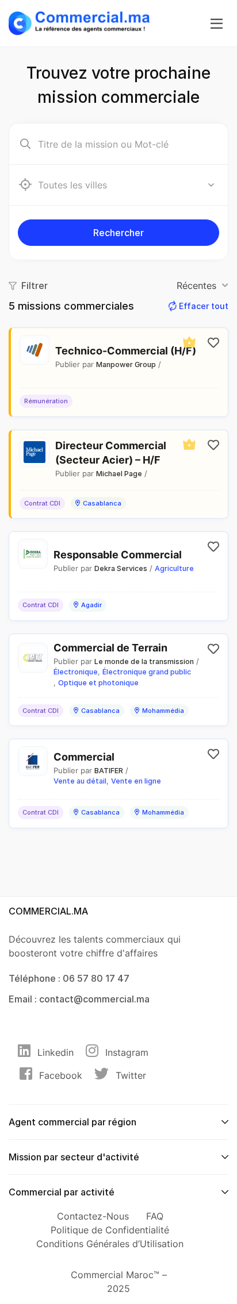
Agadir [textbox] (55, 185)
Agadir (91, 605)
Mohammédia (163, 711)
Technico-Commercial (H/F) (125, 351)
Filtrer (34, 285)
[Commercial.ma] (79, 22)
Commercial (83, 757)
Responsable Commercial (117, 555)
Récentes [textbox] (196, 285)
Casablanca (102, 503)
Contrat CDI (42, 503)
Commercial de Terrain (110, 648)
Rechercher (118, 232)
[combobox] (127, 185)
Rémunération (46, 401)
